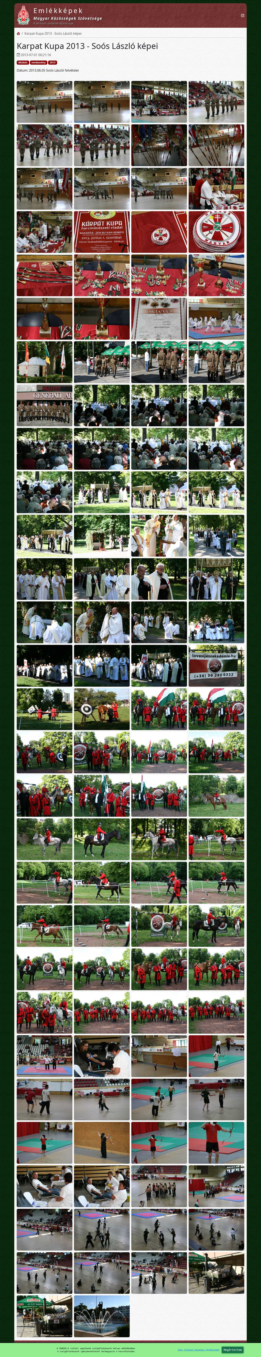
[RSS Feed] (242, 15)
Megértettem (233, 1349)
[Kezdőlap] (18, 33)
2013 (52, 62)
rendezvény (38, 62)
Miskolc (23, 62)
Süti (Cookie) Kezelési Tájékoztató (198, 1350)
